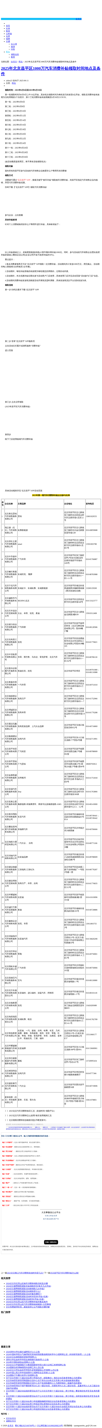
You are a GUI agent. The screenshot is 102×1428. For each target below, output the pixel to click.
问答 (13, 49)
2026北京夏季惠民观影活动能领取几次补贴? (25, 1289)
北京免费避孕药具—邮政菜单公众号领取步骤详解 (28, 1307)
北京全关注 (11, 1418)
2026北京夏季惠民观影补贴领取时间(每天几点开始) (28, 1286)
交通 (8, 41)
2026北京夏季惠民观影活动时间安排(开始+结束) (27, 1296)
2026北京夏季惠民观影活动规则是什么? (23, 1291)
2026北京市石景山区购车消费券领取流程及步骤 (27, 1283)
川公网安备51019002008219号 (50, 1426)
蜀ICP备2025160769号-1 (25, 1426)
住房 (8, 36)
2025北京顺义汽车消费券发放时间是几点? (25, 1273)
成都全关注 (11, 1421)
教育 (13, 57)
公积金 (9, 34)
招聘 (8, 39)
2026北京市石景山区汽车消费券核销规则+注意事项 (28, 1304)
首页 (8, 26)
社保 (8, 28)
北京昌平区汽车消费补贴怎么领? (64, 1273)
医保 (8, 31)
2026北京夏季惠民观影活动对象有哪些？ (24, 1294)
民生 (8, 52)
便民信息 (15, 54)
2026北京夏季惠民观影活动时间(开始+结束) (25, 1299)
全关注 (79, 19)
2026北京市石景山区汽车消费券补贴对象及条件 (27, 1302)
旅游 (13, 47)
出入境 (14, 44)
